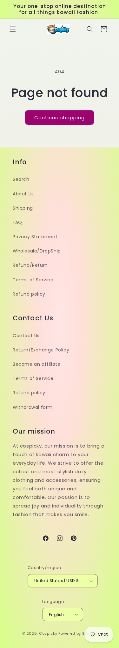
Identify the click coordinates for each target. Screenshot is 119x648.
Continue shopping (59, 117)
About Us (23, 194)
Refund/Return (30, 265)
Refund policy (29, 294)
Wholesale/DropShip (37, 251)
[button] (13, 29)
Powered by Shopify (77, 633)
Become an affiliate (36, 364)
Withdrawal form (33, 407)
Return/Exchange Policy (41, 350)
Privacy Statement (35, 236)
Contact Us (26, 335)
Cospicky (48, 633)
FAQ (17, 222)
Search (21, 179)
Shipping (23, 208)
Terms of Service (33, 280)
